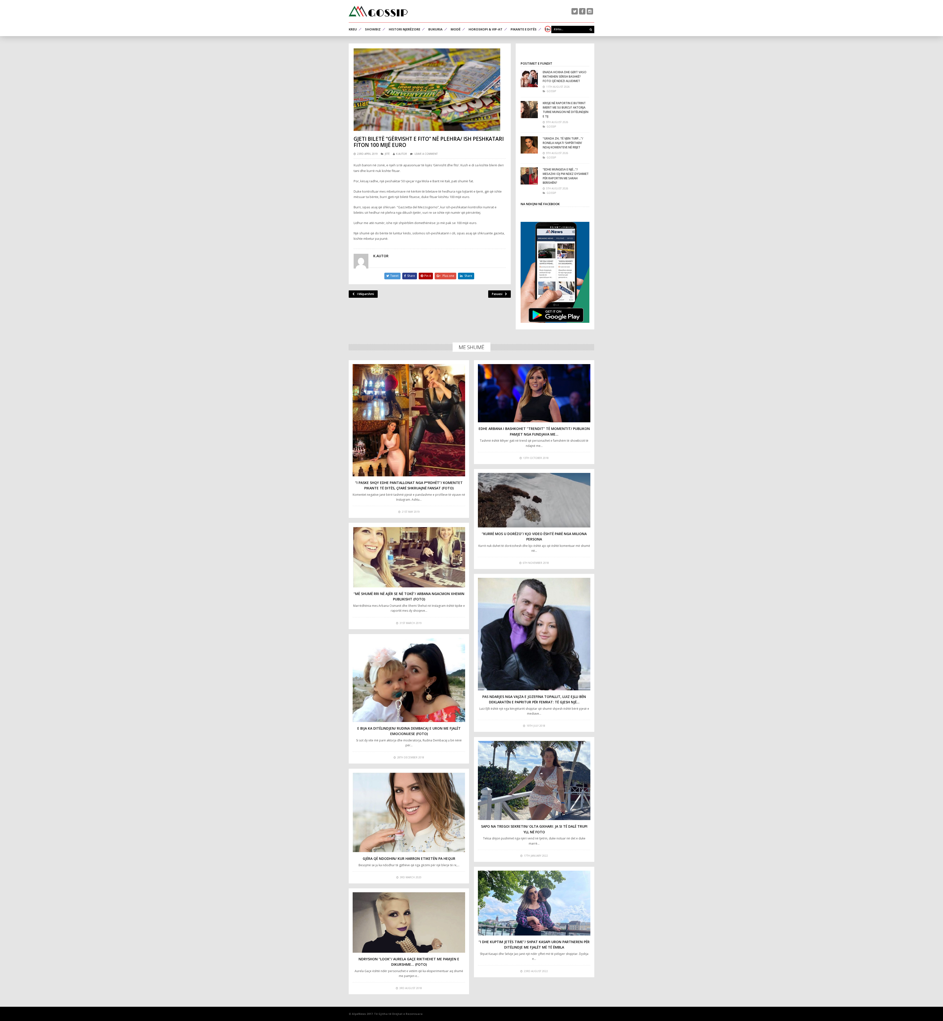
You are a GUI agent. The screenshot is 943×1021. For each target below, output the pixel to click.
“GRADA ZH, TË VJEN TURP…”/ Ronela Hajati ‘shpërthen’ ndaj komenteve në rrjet (563, 142)
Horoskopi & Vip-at (485, 29)
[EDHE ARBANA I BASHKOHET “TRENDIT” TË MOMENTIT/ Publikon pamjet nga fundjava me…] (534, 393)
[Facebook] (582, 11)
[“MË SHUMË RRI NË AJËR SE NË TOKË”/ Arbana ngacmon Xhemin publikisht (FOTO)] (409, 557)
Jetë (387, 154)
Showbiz (373, 29)
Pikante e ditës (524, 29)
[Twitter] (574, 11)
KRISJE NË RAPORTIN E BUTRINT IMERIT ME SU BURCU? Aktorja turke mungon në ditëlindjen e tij (565, 109)
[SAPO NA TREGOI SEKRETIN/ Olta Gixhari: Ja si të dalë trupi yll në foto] (534, 780)
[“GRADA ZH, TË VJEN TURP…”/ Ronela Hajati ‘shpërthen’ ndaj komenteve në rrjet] (529, 145)
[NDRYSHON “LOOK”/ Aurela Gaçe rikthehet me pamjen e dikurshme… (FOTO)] (409, 922)
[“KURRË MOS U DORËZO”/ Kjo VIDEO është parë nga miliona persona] (534, 500)
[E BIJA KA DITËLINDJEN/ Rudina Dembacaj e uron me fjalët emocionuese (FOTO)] (409, 680)
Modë (455, 29)
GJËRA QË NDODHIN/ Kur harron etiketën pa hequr (409, 858)
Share (411, 276)
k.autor (401, 154)
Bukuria (435, 29)
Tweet (394, 276)
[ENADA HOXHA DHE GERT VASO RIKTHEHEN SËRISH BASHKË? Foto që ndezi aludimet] (529, 78)
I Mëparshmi (365, 294)
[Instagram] (590, 11)
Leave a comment (426, 154)
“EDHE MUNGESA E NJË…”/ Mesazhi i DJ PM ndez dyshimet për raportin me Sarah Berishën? (566, 176)
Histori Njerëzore (404, 29)
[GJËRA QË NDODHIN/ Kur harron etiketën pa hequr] (409, 812)
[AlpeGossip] (378, 11)
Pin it (427, 276)
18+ (547, 29)
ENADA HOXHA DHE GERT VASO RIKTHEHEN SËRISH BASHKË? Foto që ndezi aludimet (564, 76)
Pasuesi (497, 294)
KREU (353, 29)
